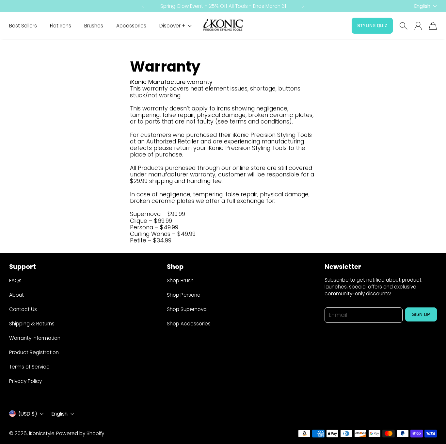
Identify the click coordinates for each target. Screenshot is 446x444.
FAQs (15, 280)
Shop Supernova (187, 309)
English (422, 6)
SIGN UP (421, 314)
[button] (142, 6)
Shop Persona (183, 294)
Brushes (93, 25)
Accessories (131, 25)
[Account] (418, 26)
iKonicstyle (42, 433)
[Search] (403, 26)
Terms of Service (29, 366)
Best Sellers (23, 25)
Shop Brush (180, 280)
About (16, 294)
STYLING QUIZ (372, 25)
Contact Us (23, 309)
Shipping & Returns (32, 323)
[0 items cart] (433, 26)
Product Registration (34, 352)
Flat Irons (60, 25)
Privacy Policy (25, 381)
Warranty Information (34, 338)
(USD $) (27, 413)
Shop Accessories (189, 323)
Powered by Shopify (80, 433)
